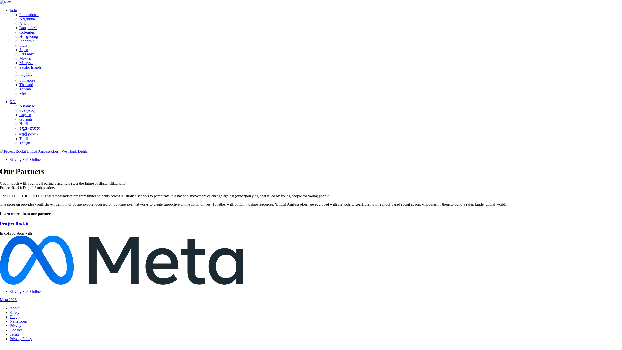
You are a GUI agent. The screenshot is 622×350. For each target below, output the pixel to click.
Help (13, 317)
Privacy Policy (21, 339)
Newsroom (18, 321)
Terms (14, 334)
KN (13, 102)
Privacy (15, 326)
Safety (14, 312)
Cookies (16, 330)
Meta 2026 (8, 300)
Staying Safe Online (25, 160)
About (14, 308)
